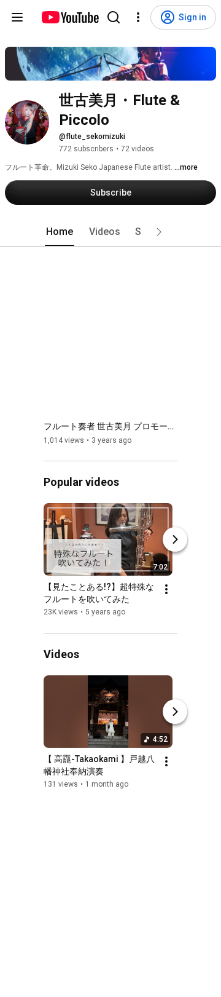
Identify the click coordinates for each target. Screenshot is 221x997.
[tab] (59, 232)
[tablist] (110, 232)
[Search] (113, 17)
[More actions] (166, 590)
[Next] (175, 540)
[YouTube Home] (69, 17)
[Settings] (138, 17)
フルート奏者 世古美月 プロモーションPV (111, 426)
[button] (159, 232)
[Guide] (17, 17)
